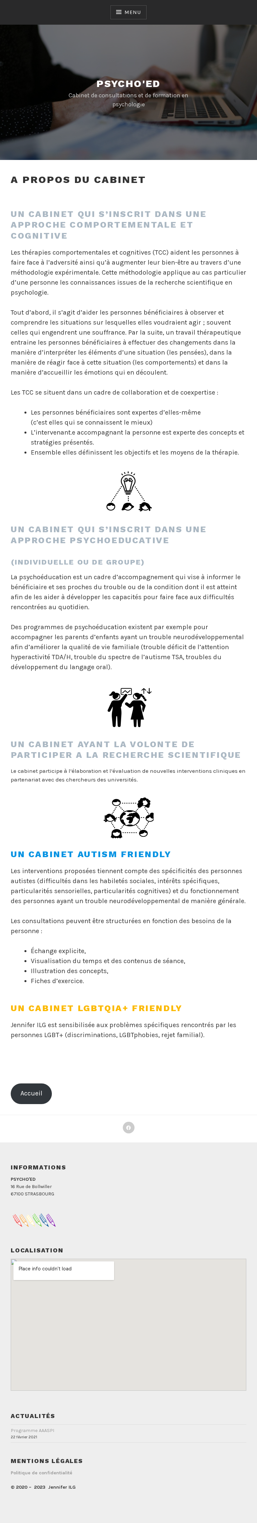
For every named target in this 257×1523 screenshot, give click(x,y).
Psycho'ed (128, 83)
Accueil (31, 1093)
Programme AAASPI (32, 1430)
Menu (132, 12)
